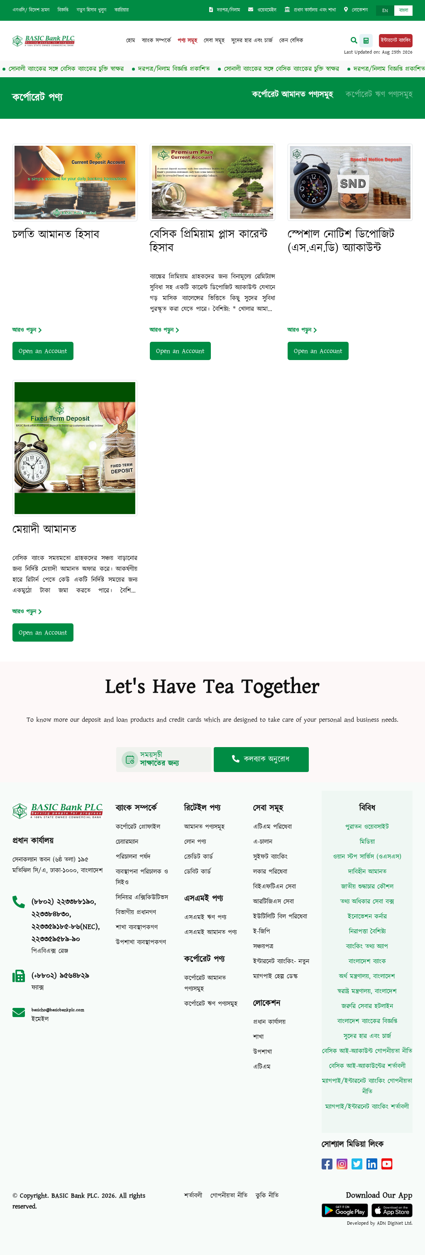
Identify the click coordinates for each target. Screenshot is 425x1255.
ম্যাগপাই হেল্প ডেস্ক (275, 976)
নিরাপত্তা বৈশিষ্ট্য (367, 931)
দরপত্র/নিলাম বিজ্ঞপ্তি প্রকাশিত (157, 69)
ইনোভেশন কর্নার (367, 916)
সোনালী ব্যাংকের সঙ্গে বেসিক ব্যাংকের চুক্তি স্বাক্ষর (265, 69)
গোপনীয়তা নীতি (228, 1195)
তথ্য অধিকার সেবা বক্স (367, 901)
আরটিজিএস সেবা (273, 901)
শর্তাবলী (193, 1195)
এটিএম (262, 1066)
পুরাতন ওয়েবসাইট (367, 826)
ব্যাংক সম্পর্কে (156, 41)
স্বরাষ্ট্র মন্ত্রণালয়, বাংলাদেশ (367, 991)
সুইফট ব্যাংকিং (270, 856)
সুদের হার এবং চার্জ (252, 41)
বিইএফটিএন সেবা (274, 886)
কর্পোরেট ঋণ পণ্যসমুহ (379, 94)
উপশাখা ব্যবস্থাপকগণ (141, 942)
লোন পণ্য (195, 841)
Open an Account (43, 350)
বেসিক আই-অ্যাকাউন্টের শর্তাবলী (367, 1066)
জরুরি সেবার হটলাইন (367, 1006)
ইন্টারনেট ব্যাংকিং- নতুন (281, 961)
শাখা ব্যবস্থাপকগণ (137, 927)
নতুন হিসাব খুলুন (91, 10)
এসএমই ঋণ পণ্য (205, 917)
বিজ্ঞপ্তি (63, 10)
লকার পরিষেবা (270, 871)
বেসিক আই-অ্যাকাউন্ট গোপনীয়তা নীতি (367, 1051)
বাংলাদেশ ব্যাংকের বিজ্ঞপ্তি (367, 1021)
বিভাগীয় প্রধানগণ (136, 912)
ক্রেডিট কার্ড (198, 856)
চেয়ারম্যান (127, 841)
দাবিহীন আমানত (367, 871)
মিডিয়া (367, 841)
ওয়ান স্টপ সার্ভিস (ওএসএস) (367, 856)
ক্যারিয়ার (122, 10)
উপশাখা (262, 1051)
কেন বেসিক (291, 41)
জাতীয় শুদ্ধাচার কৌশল (367, 886)
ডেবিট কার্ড (197, 871)
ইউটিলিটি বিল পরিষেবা (280, 916)
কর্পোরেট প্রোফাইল (138, 826)
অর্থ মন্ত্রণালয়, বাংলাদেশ (367, 976)
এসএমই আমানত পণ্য (210, 932)
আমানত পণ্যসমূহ (204, 826)
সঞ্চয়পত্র (263, 946)
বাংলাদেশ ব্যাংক (367, 961)
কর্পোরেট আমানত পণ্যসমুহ (292, 94)
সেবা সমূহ (214, 41)
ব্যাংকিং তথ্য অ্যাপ (367, 946)
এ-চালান (262, 841)
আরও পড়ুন (24, 330)
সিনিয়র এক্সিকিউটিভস (142, 897)
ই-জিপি (261, 931)
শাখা (258, 1037)
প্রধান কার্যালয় (269, 1022)
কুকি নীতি (267, 1195)
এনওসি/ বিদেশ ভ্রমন (30, 10)
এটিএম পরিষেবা (272, 826)
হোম (130, 41)
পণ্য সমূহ (187, 41)
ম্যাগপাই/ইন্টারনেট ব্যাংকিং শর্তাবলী (367, 1106)
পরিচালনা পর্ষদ (133, 856)
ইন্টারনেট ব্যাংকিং (395, 40)
